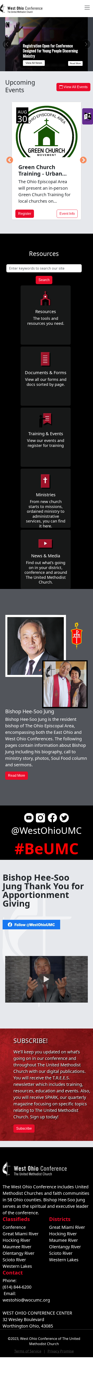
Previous (9, 160)
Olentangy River (18, 1253)
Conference (14, 1227)
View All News (34, 63)
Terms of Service (27, 1351)
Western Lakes (17, 1266)
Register (24, 213)
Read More (75, 63)
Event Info (67, 213)
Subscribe (24, 1128)
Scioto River (14, 1260)
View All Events (75, 87)
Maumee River (17, 1247)
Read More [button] (16, 775)
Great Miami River (20, 1234)
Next (83, 160)
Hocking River (16, 1240)
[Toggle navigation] (87, 7)
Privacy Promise (61, 1351)
